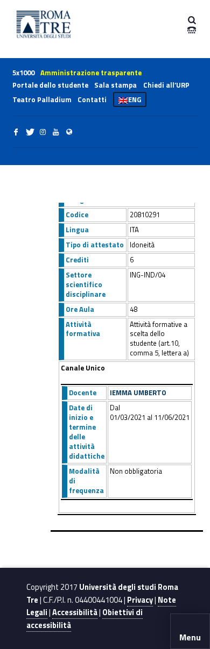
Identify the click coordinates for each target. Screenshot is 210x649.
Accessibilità (74, 612)
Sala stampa (115, 85)
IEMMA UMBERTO (138, 392)
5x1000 (23, 72)
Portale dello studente (50, 85)
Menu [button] (190, 637)
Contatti (92, 99)
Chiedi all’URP (166, 85)
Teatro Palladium (42, 99)
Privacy (140, 600)
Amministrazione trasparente (91, 72)
